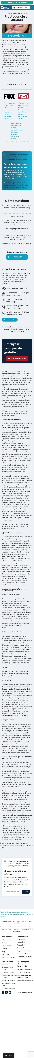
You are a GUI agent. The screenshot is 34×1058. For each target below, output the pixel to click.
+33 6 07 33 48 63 (23, 972)
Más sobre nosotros (9, 320)
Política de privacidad (25, 992)
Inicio (8, 13)
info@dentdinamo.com (25, 969)
